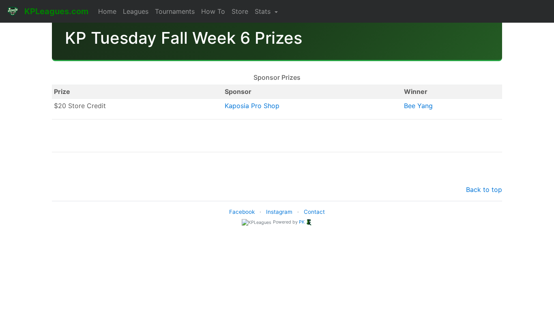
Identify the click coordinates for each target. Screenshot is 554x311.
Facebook (242, 212)
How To (213, 11)
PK (302, 222)
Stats (264, 11)
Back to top (484, 189)
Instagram (279, 212)
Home (107, 11)
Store (240, 11)
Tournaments (175, 11)
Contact (314, 212)
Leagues (135, 11)
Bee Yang (418, 106)
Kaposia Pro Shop (252, 106)
